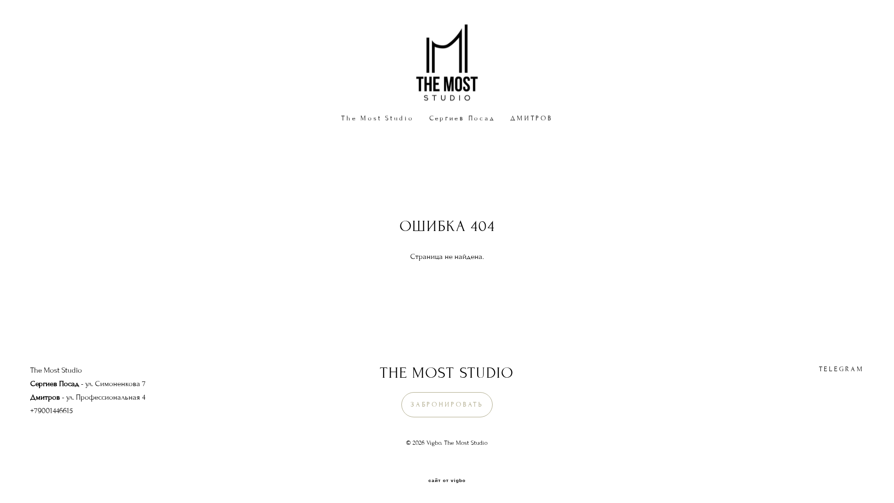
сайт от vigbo (447, 480)
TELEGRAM (841, 369)
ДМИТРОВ (531, 118)
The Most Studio (377, 118)
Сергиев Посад (462, 118)
